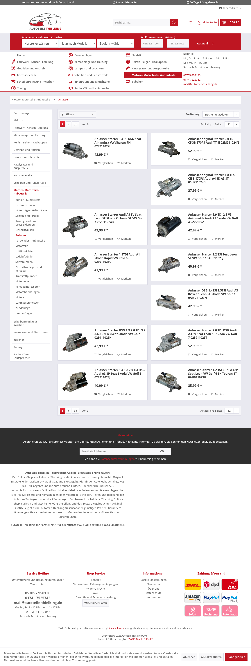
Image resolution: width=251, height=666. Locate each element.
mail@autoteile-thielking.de (200, 84)
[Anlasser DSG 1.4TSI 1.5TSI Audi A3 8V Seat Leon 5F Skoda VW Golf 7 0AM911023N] (168, 303)
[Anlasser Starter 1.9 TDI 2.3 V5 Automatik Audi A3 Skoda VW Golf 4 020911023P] (168, 227)
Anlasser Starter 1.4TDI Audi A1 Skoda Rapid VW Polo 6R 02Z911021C (117, 258)
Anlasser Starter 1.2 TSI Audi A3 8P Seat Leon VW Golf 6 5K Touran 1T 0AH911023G (213, 373)
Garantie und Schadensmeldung (96, 597)
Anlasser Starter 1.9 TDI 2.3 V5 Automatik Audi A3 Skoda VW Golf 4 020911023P (213, 218)
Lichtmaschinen (25, 205)
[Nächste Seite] (68, 124)
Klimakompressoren (27, 286)
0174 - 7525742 (37, 597)
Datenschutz (153, 593)
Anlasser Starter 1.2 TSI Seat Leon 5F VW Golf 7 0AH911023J (212, 256)
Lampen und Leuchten (27, 157)
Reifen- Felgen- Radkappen (30, 142)
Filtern (69, 114)
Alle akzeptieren (211, 657)
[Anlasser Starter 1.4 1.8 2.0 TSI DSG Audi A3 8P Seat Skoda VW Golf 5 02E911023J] (75, 382)
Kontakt (96, 580)
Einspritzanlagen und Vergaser (28, 268)
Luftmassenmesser (27, 302)
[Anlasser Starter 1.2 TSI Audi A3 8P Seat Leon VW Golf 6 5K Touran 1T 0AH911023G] (168, 382)
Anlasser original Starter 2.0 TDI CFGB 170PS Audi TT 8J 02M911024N (213, 140)
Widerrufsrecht (95, 588)
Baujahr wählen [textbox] (110, 44)
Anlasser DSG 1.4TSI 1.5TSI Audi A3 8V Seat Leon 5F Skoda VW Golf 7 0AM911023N (213, 294)
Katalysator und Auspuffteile (23, 166)
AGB (95, 593)
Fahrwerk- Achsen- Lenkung (31, 127)
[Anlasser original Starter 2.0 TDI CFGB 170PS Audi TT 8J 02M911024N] (168, 149)
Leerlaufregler (24, 313)
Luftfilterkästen (24, 251)
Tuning (18, 347)
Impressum (154, 597)
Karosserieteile (23, 175)
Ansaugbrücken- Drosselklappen (25, 222)
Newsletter (153, 584)
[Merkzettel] (190, 22)
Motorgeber (22, 281)
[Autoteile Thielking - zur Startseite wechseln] (45, 21)
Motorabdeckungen (27, 292)
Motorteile (21, 246)
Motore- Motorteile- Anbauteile (26, 191)
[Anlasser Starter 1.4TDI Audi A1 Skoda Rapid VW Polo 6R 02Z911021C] (75, 267)
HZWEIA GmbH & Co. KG (140, 639)
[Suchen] (174, 22)
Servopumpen (24, 262)
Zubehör (19, 339)
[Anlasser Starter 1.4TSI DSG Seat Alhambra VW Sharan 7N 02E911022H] (75, 151)
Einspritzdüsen (24, 230)
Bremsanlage (22, 113)
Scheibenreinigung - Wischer (26, 323)
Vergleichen (105, 163)
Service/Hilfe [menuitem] (230, 8)
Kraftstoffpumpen (26, 276)
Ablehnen (189, 657)
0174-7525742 (191, 79)
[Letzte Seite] (75, 124)
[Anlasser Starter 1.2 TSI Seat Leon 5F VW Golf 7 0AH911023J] (168, 265)
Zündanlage (22, 308)
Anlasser (20, 235)
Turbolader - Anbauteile (30, 240)
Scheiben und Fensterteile (30, 182)
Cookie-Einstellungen (154, 580)
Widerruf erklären (95, 603)
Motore (19, 297)
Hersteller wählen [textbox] (36, 44)
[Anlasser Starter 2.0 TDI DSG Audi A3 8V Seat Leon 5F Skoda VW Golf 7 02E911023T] (168, 342)
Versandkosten (117, 628)
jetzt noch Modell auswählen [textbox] (79, 44)
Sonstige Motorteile (27, 215)
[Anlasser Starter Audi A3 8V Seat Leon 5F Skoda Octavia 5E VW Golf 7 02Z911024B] (75, 227)
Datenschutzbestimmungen (118, 459)
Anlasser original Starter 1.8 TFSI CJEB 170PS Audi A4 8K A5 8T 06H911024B (212, 178)
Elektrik (18, 120)
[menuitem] (145, 22)
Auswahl (202, 43)
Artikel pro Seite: (211, 124)
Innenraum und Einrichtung (31, 332)
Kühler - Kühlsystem (27, 199)
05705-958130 (191, 75)
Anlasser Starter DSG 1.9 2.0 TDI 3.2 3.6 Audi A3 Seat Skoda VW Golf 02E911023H (119, 333)
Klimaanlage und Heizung (29, 135)
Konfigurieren (236, 657)
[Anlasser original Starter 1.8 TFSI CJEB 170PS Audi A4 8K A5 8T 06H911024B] (168, 187)
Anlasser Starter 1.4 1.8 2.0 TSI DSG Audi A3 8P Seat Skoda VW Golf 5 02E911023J (119, 373)
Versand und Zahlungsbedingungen (95, 584)
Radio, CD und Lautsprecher (22, 356)
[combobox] (40, 43)
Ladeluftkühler (24, 256)
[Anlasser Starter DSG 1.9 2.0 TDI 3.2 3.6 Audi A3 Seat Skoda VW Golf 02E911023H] (75, 342)
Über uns (153, 588)
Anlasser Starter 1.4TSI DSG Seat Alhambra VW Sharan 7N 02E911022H (117, 142)
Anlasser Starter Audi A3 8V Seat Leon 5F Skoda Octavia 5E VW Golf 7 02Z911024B (119, 218)
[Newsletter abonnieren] (162, 451)
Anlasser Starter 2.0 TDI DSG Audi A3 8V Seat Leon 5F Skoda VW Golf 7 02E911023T (212, 333)
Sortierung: (193, 114)
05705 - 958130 (37, 593)
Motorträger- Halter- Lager (31, 210)
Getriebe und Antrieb (27, 150)
